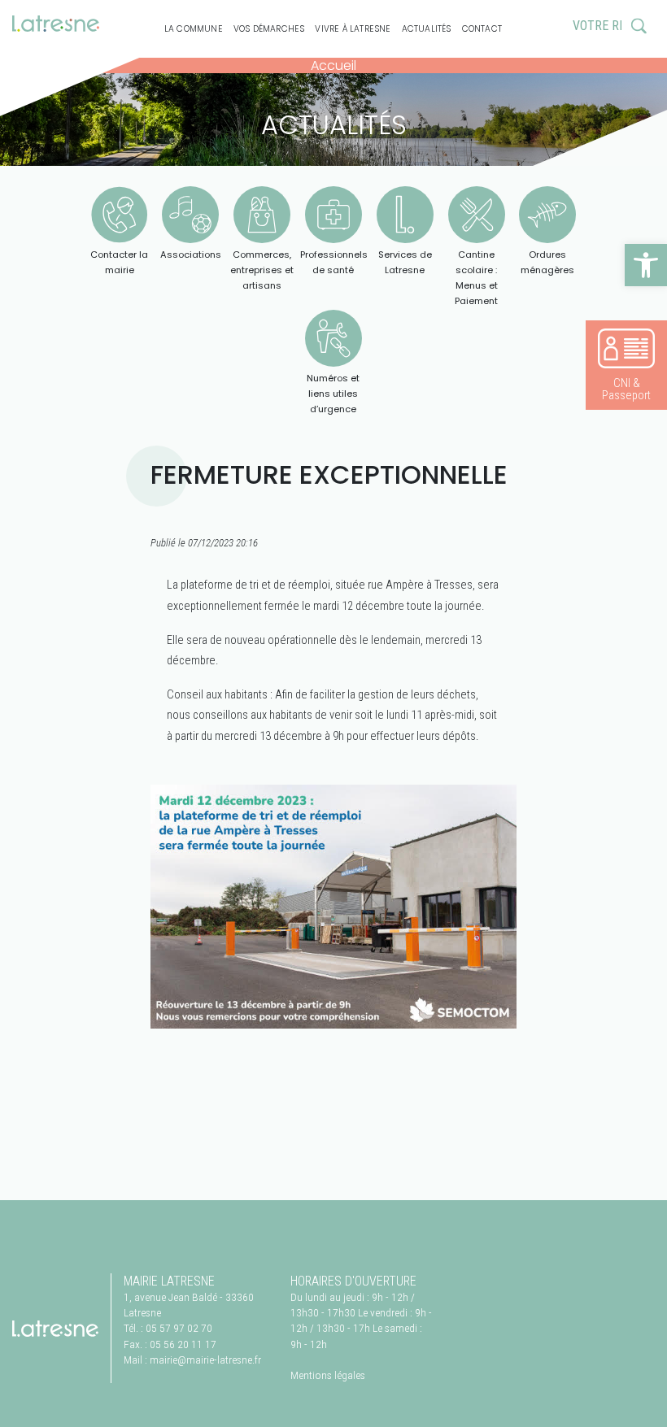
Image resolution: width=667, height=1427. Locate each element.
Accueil (333, 65)
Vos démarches (269, 29)
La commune (193, 29)
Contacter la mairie (119, 262)
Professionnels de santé (334, 262)
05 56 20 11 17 (183, 1344)
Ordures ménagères (547, 262)
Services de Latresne (405, 262)
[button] (646, 265)
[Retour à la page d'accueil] (55, 1328)
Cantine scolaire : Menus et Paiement (476, 278)
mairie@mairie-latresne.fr (205, 1359)
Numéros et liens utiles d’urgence (333, 393)
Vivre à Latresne (352, 29)
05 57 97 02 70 (179, 1327)
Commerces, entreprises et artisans (262, 270)
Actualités (426, 29)
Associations (190, 254)
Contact (482, 29)
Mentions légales (327, 1374)
